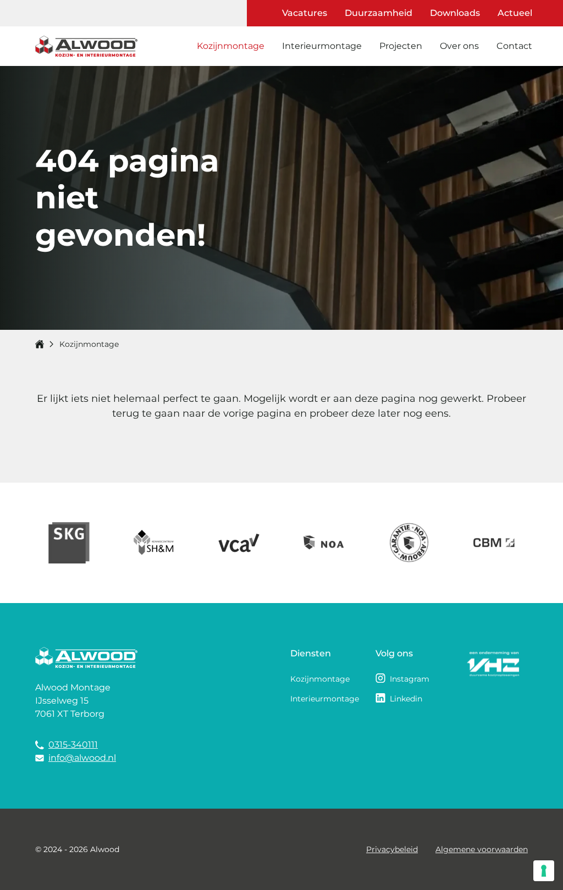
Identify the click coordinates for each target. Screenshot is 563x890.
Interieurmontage (322, 46)
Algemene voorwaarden (481, 849)
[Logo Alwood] (86, 46)
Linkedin (406, 699)
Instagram (409, 679)
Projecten (400, 46)
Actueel (515, 13)
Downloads (455, 13)
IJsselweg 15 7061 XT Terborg (69, 707)
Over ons (459, 46)
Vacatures (304, 13)
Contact (514, 46)
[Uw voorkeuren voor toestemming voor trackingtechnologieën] (543, 870)
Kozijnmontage (230, 46)
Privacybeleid (392, 849)
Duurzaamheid (378, 13)
